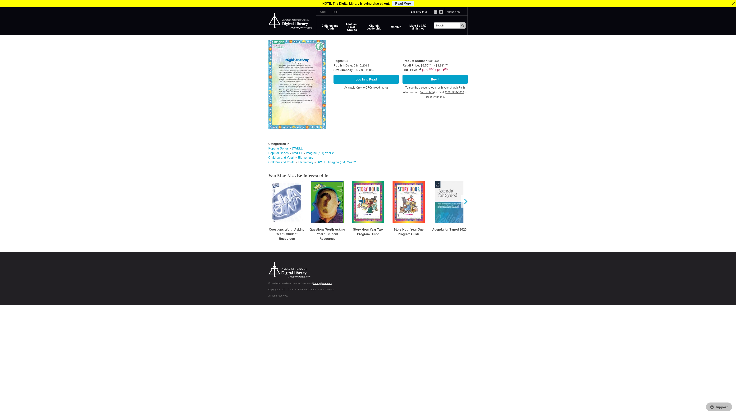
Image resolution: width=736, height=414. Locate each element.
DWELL (297, 148)
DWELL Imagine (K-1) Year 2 (336, 162)
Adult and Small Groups (352, 27)
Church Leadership (374, 27)
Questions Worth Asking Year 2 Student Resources (287, 234)
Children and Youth (330, 27)
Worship (395, 27)
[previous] (270, 201)
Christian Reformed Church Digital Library (303, 270)
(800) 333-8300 (454, 92)
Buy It (435, 79)
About (323, 11)
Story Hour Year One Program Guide (409, 231)
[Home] (290, 21)
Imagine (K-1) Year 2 (320, 153)
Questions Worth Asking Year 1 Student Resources (327, 234)
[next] (465, 201)
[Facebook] (436, 12)
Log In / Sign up (419, 11)
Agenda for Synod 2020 (449, 229)
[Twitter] (442, 12)
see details (427, 92)
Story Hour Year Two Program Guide (368, 231)
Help (335, 11)
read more (380, 87)
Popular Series (278, 148)
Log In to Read (366, 79)
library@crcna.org (322, 283)
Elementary (305, 157)
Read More (403, 3)
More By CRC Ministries (418, 27)
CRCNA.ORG (453, 11)
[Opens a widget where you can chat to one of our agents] (719, 407)
